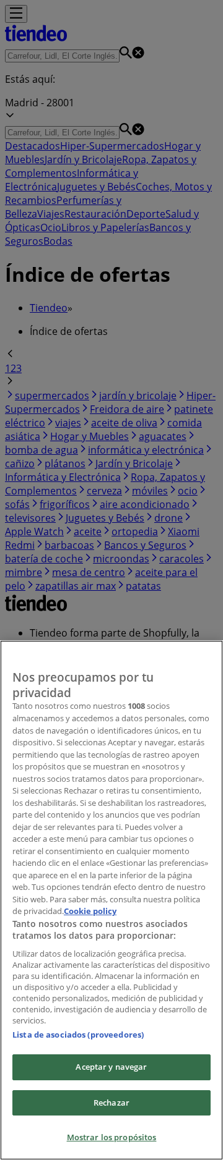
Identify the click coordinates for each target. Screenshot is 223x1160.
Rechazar (111, 1102)
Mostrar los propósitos (112, 1137)
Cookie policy (90, 911)
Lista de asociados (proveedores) (78, 1034)
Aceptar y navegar (111, 1066)
